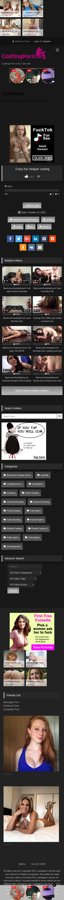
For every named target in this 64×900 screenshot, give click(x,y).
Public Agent (12, 537)
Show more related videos (32, 390)
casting (49, 219)
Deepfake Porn (11, 709)
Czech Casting (32, 493)
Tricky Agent (34, 537)
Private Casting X (39, 528)
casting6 (44, 475)
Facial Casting (13, 510)
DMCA (22, 864)
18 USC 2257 (38, 864)
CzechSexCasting (15, 502)
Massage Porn (11, 702)
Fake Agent (35, 510)
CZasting (11, 493)
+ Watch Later (32, 205)
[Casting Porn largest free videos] (26, 53)
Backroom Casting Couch (25, 219)
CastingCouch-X (14, 484)
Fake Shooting (14, 519)
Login (36, 41)
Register (47, 41)
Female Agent (36, 519)
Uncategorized (14, 546)
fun (31, 226)
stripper (45, 226)
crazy (18, 226)
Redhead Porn (11, 706)
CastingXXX (37, 484)
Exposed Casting (41, 502)
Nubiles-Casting (14, 528)
